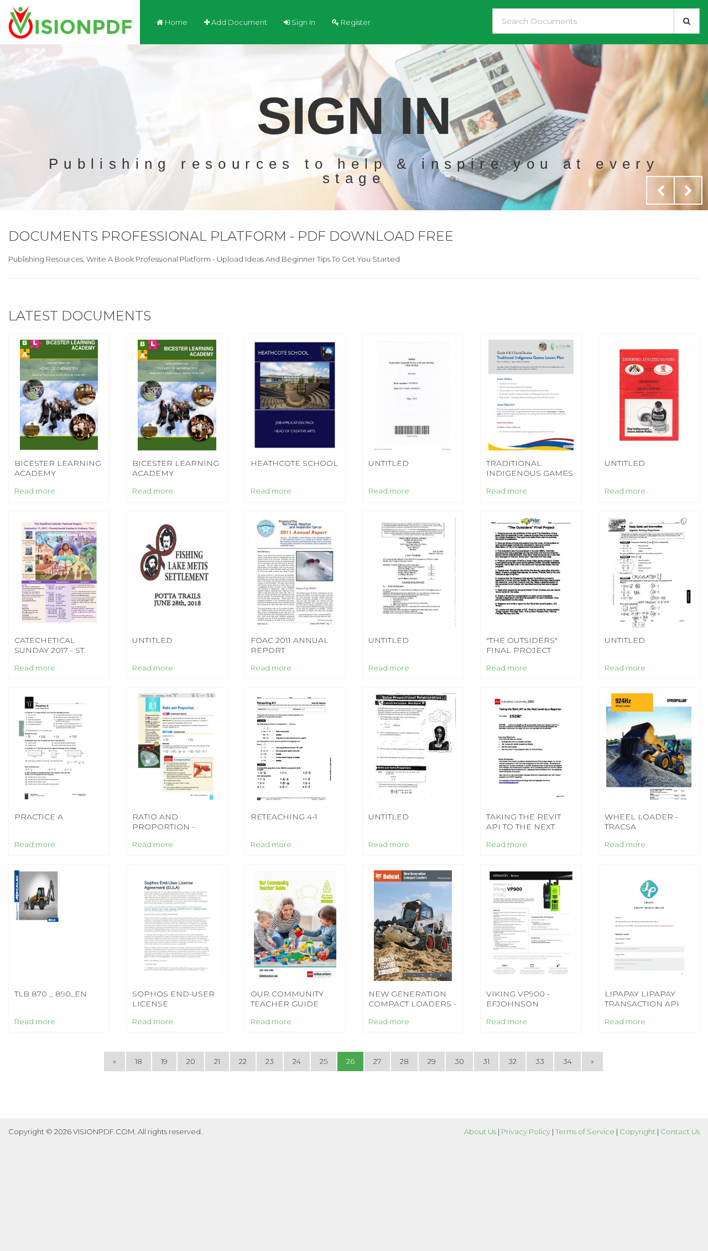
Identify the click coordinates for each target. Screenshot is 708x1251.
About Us (480, 1131)
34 (567, 1061)
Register (355, 22)
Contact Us (680, 1131)
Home (175, 22)
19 (164, 1061)
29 (432, 1061)
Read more (34, 490)
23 (270, 1061)
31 (486, 1061)
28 (404, 1061)
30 (459, 1061)
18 (138, 1061)
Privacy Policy (525, 1131)
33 (539, 1061)
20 (190, 1061)
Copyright (637, 1131)
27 (377, 1061)
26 (350, 1061)
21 (217, 1061)
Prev (660, 190)
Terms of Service (585, 1131)
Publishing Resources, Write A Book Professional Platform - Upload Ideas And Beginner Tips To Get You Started (204, 259)
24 (297, 1061)
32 (512, 1061)
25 (323, 1061)
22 (243, 1061)
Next (688, 190)
